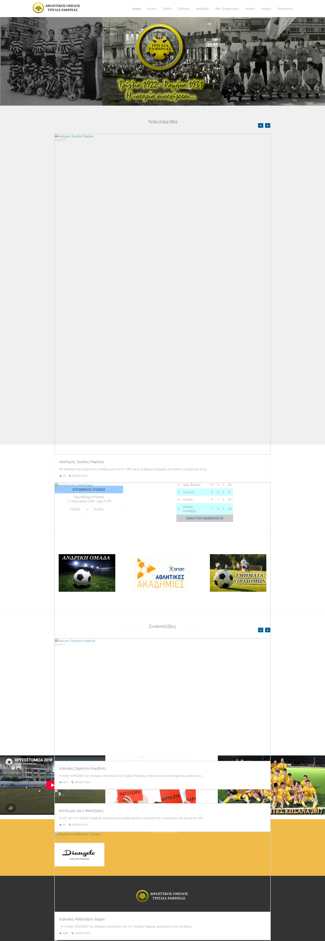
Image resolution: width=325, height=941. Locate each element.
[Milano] (57, 8)
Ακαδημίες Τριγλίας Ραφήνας (81, 461)
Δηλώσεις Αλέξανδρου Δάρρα (82, 919)
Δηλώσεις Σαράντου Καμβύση (82, 768)
